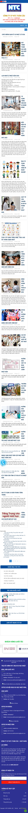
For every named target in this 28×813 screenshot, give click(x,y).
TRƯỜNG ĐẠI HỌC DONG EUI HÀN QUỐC (23, 388)
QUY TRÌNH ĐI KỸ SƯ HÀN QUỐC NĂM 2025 (14, 552)
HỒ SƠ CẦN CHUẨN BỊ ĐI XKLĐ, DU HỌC (14, 578)
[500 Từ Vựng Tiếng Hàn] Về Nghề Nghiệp (17, 607)
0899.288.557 (14, 765)
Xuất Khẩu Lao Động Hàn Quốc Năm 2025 (13, 556)
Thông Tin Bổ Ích (9, 581)
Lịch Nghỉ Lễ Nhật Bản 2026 (10, 76)
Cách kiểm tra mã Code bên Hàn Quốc (12, 539)
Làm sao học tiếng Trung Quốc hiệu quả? (13, 533)
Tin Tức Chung (8, 576)
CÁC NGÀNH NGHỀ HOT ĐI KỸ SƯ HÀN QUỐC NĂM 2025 (14, 549)
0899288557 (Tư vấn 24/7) (12, 677)
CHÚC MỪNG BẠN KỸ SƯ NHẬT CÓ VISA (13, 34)
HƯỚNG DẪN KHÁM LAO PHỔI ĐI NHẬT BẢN (23, 413)
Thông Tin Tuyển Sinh (10, 573)
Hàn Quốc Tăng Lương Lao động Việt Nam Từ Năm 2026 (14, 536)
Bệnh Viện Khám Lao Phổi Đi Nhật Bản (23, 285)
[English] (3, 1)
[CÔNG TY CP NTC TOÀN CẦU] (14, 7)
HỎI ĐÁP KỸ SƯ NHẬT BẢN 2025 (15, 547)
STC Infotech (23, 808)
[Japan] (5, 1)
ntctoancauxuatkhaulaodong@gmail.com (14, 680)
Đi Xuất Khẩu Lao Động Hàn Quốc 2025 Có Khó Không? (14, 541)
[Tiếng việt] (1, 1)
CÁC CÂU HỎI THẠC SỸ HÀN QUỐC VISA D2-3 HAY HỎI (14, 544)
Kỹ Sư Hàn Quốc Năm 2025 (13, 554)
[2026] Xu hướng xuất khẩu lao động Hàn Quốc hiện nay (17, 600)
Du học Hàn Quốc (9, 571)
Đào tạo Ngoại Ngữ (9, 583)
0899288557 (8, 714)
